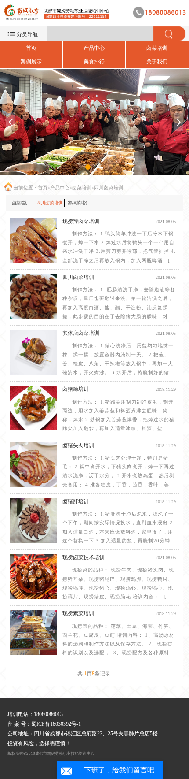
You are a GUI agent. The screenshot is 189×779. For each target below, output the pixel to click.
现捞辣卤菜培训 (80, 221)
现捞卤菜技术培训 (83, 557)
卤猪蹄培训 (75, 389)
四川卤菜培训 (108, 187)
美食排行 (94, 62)
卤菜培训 (156, 48)
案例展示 (31, 62)
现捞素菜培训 (78, 613)
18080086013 (48, 714)
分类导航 (27, 34)
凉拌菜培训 (79, 202)
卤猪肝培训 (75, 501)
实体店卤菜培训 (80, 333)
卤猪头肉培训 (78, 445)
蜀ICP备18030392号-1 (56, 724)
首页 (31, 48)
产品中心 (94, 48)
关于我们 (156, 62)
